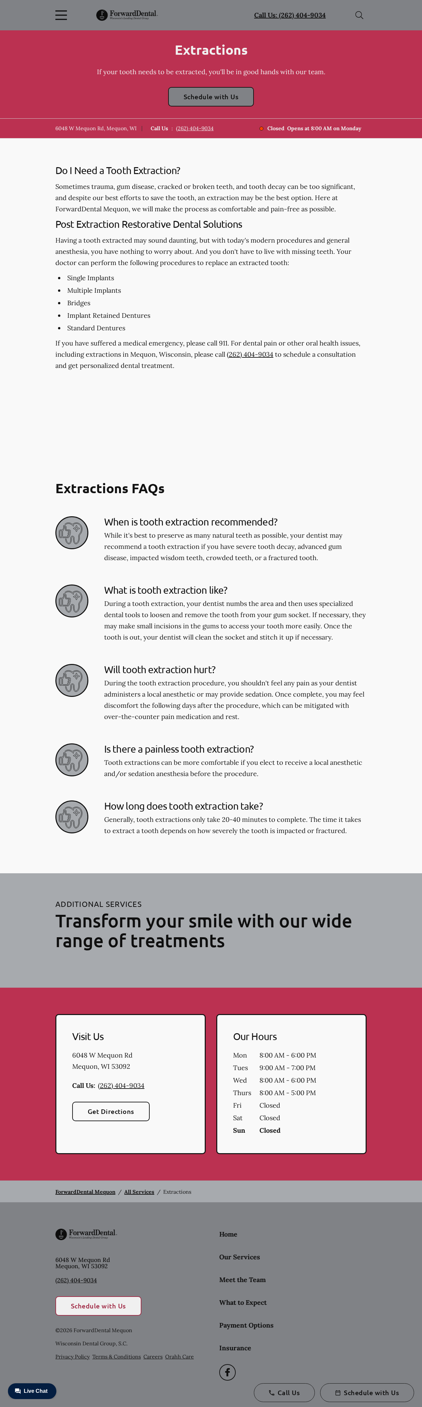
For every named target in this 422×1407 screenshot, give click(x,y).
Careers (153, 1356)
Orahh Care (179, 1356)
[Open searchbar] (359, 15)
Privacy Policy (72, 1356)
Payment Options (246, 1325)
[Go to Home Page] (127, 15)
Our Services (239, 1257)
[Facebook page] (227, 1372)
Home (228, 1234)
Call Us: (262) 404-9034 (290, 15)
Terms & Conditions (116, 1356)
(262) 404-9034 (195, 128)
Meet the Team (242, 1279)
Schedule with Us (211, 96)
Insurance (235, 1348)
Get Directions (111, 1111)
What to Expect (243, 1302)
